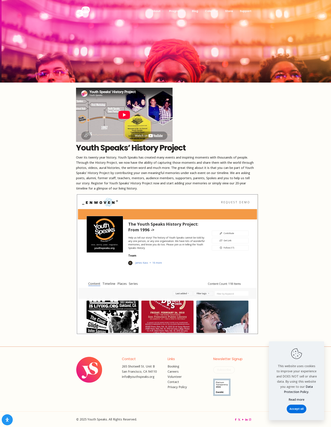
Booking (173, 366)
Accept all (296, 409)
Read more (296, 399)
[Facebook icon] (235, 419)
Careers (173, 371)
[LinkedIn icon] (246, 419)
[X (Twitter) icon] (239, 419)
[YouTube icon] (243, 419)
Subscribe (224, 370)
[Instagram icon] (250, 419)
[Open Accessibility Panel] (7, 419)
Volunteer (175, 377)
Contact (173, 382)
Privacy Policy (177, 387)
